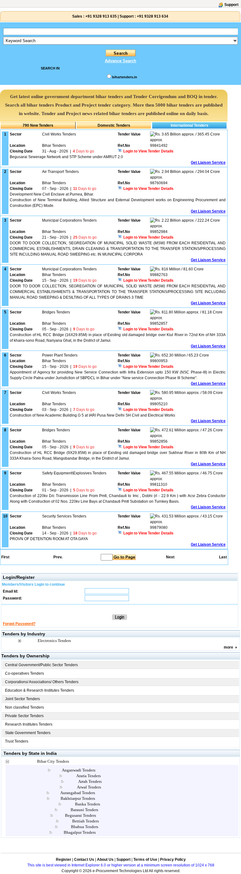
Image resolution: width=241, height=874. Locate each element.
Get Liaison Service (208, 162)
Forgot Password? (19, 624)
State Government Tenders (28, 733)
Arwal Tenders (89, 787)
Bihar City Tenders (53, 761)
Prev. (57, 557)
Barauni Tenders (84, 809)
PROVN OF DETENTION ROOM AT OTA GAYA (49, 539)
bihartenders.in (124, 77)
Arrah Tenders (90, 781)
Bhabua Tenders (84, 826)
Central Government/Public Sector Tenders (41, 665)
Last (223, 557)
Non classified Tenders (24, 707)
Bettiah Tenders (85, 821)
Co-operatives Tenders (24, 673)
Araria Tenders (88, 775)
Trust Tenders (16, 741)
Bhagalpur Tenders (80, 832)
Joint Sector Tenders (22, 699)
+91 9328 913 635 (100, 16)
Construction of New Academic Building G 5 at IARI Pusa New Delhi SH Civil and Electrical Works (92, 415)
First (5, 557)
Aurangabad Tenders (77, 792)
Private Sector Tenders (24, 716)
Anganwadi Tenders (78, 770)
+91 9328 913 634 (152, 16)
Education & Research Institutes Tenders (39, 690)
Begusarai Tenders (80, 815)
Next (170, 557)
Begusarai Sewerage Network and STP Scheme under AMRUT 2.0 (66, 157)
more (228, 647)
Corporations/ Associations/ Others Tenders (41, 682)
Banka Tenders (87, 804)
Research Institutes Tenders (28, 724)
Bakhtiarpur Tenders (78, 798)
